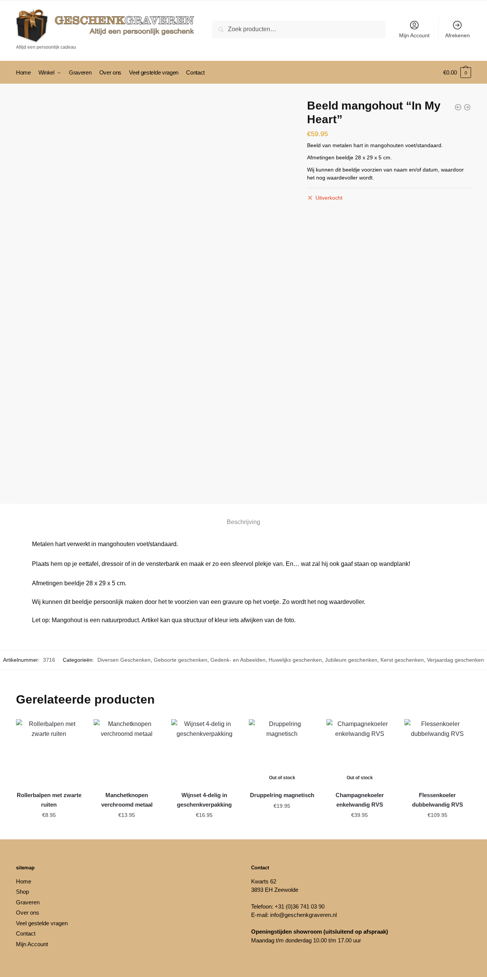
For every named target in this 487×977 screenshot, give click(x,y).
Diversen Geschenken (124, 660)
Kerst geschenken (402, 660)
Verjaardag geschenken (455, 660)
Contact (25, 933)
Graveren (28, 902)
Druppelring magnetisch (282, 795)
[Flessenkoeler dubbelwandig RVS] (437, 752)
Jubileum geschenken (351, 660)
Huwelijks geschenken (295, 660)
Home (23, 881)
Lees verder (282, 830)
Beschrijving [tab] (243, 522)
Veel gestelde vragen (42, 923)
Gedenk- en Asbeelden (238, 660)
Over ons (27, 912)
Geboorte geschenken (180, 660)
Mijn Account (414, 35)
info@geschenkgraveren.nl (303, 915)
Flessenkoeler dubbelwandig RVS (437, 799)
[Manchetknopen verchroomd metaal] (127, 752)
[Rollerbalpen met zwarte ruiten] (49, 752)
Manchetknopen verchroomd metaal (127, 799)
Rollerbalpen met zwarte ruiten (49, 799)
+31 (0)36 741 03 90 (300, 906)
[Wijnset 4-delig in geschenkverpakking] (204, 752)
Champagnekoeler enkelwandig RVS (360, 799)
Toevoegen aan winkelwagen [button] (49, 832)
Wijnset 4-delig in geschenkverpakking (204, 799)
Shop (22, 891)
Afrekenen (457, 35)
